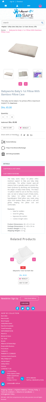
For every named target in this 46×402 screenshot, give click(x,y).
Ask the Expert (5, 361)
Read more (13, 103)
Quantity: (4, 113)
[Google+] (31, 135)
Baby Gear (18, 26)
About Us (4, 333)
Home (3, 30)
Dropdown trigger (17, 5)
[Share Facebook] (21, 135)
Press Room (4, 348)
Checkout (20, 1)
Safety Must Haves (6, 323)
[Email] (18, 135)
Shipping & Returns (11, 169)
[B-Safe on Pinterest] (28, 308)
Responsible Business (7, 346)
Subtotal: (4, 122)
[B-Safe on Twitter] (22, 308)
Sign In (12, 1)
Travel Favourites (6, 328)
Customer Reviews (11, 174)
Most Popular (5, 321)
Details (6, 164)
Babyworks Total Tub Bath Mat (23, 271)
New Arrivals (5, 318)
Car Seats (25, 26)
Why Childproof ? (6, 359)
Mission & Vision (6, 336)
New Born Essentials (7, 326)
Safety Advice (5, 364)
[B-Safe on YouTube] (33, 308)
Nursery (30, 26)
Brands (3, 341)
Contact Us (4, 351)
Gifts (35, 26)
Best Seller (4, 316)
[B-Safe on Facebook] (17, 308)
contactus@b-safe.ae (13, 383)
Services (3, 366)
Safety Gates (11, 26)
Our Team (4, 338)
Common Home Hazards (8, 356)
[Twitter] (24, 135)
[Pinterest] (28, 135)
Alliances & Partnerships (8, 343)
